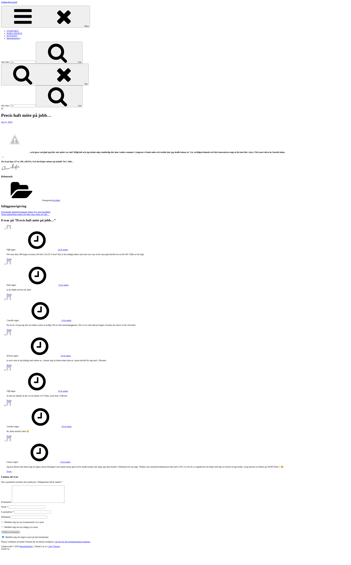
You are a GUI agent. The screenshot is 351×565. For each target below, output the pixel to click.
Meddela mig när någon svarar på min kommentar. (27, 537)
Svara (9, 259)
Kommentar (6, 502)
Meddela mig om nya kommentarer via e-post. (24, 522)
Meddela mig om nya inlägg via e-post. (21, 527)
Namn (4, 507)
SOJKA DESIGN (14, 33)
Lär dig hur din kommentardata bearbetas (72, 542)
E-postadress (7, 512)
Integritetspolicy (13, 38)
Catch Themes (53, 546)
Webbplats (5, 517)
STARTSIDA (13, 31)
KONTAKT (12, 36)
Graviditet (55, 200)
